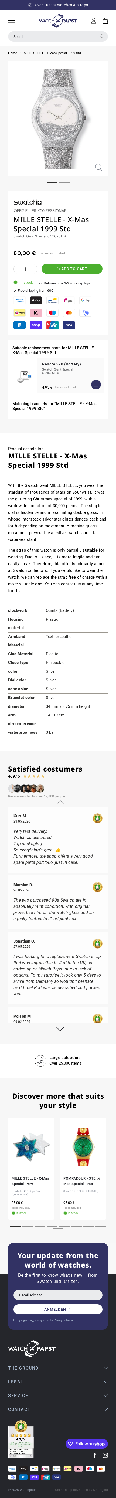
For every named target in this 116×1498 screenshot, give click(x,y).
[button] (105, 21)
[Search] (102, 36)
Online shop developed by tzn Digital (81, 1490)
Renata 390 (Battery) (61, 364)
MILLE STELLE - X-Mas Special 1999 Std (52, 53)
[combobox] (58, 36)
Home (12, 53)
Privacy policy (62, 1320)
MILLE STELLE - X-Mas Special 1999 (30, 1181)
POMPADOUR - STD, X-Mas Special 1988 (82, 1181)
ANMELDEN (55, 1309)
